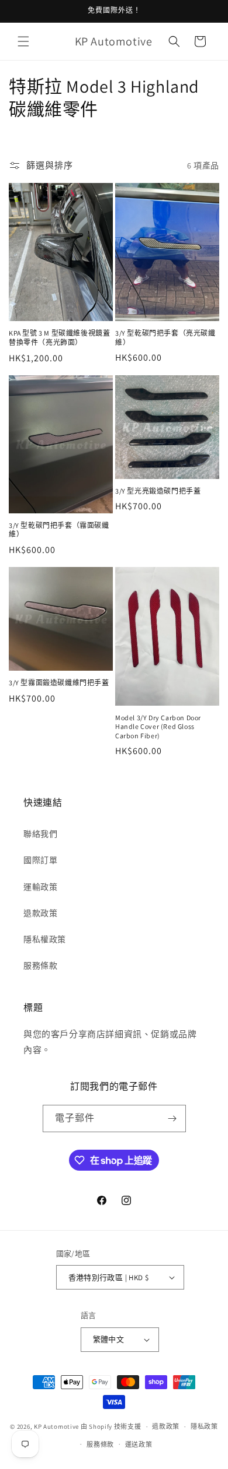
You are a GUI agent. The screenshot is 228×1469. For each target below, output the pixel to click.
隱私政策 (204, 1426)
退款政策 (40, 913)
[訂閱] (172, 1118)
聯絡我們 (40, 834)
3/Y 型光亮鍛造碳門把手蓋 (158, 491)
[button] (23, 41)
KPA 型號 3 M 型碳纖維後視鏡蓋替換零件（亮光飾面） (59, 338)
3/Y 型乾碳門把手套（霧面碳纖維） (59, 530)
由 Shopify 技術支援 (111, 1426)
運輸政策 (40, 887)
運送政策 (139, 1444)
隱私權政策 (44, 939)
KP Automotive (56, 1426)
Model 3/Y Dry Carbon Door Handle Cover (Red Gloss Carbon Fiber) (158, 726)
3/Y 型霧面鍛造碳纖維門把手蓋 (59, 682)
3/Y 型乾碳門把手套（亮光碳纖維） (165, 338)
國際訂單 (40, 860)
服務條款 (40, 965)
